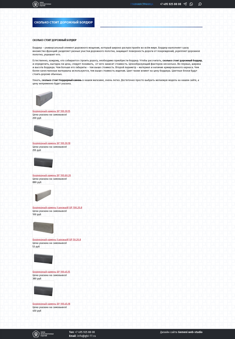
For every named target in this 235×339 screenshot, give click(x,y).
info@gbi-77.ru (86, 336)
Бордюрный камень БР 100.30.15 (51, 111)
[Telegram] (185, 4)
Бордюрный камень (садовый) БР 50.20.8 (57, 239)
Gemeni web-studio (190, 332)
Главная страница (141, 4)
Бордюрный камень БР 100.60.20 (52, 175)
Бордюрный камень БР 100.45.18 (51, 303)
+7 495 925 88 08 (170, 4)
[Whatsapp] (191, 4)
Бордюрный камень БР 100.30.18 (51, 143)
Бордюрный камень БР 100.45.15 (51, 271)
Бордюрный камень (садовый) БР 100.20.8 (57, 207)
